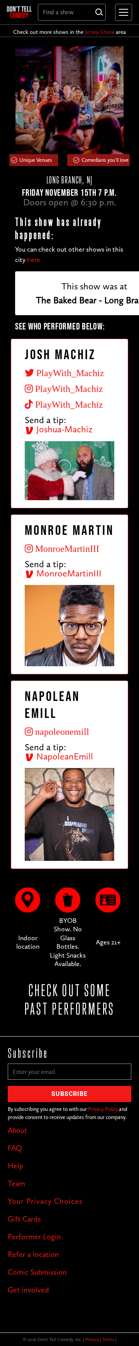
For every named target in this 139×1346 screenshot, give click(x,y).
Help (15, 1165)
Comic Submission (37, 1272)
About (17, 1130)
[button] (122, 12)
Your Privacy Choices (45, 1201)
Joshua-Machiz (63, 429)
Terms (108, 1339)
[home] (19, 12)
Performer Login (34, 1236)
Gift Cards (24, 1218)
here (33, 259)
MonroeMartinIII (68, 573)
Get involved (28, 1289)
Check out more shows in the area (69, 32)
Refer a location (33, 1254)
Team (16, 1183)
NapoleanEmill (63, 756)
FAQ (15, 1148)
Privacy (92, 1339)
